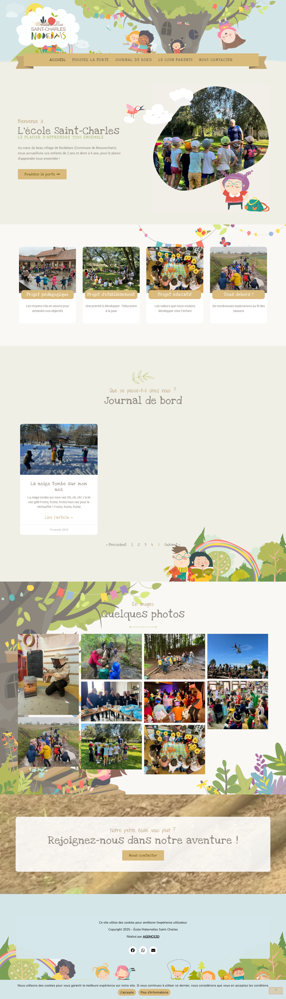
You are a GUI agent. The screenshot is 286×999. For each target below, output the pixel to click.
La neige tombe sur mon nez (59, 486)
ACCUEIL (58, 59)
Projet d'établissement (111, 294)
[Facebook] (133, 950)
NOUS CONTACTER (216, 59)
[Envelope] (153, 950)
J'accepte (127, 992)
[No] (276, 990)
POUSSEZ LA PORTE (90, 59)
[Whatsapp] (143, 950)
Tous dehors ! (238, 294)
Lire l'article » (59, 517)
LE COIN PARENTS (175, 59)
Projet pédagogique (48, 294)
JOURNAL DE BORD (133, 59)
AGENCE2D (151, 936)
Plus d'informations (154, 992)
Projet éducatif (175, 294)
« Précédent (116, 544)
